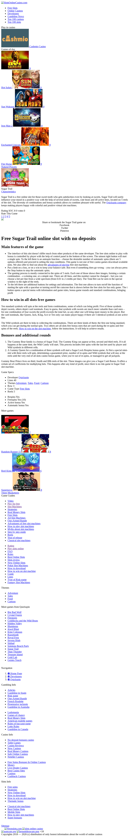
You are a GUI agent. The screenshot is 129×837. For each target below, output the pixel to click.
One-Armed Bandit (17, 520)
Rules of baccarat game (19, 723)
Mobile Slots (14, 812)
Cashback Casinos (17, 776)
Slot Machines (15, 506)
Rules (10, 554)
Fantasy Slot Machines (19, 582)
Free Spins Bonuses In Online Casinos (27, 762)
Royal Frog (13, 637)
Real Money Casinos (18, 751)
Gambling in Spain (17, 693)
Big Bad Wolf (14, 612)
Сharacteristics (8, 191)
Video (11, 501)
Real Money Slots (16, 512)
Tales (30, 383)
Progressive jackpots (18, 704)
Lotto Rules (13, 726)
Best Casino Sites (16, 770)
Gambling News (16, 16)
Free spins (13, 787)
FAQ (10, 551)
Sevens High (14, 640)
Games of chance (16, 715)
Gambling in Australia (18, 707)
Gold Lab (12, 657)
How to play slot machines (21, 526)
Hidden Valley (15, 623)
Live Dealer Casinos (18, 767)
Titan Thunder (15, 651)
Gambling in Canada (18, 729)
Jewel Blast (13, 629)
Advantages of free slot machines (24, 523)
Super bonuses (15, 817)
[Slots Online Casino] (32, 828)
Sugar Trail (13, 649)
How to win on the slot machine (35, 328)
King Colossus (15, 632)
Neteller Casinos (16, 757)
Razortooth (13, 634)
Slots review (14, 560)
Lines (10, 576)
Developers (13, 13)
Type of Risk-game (17, 579)
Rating (11, 545)
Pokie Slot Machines (18, 565)
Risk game (13, 695)
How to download (17, 568)
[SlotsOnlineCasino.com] (14, 2)
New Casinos (14, 748)
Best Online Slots (16, 557)
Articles (11, 690)
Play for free (14, 503)
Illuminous (13, 626)
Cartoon (45, 383)
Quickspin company (116, 202)
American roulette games (20, 720)
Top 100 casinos (16, 19)
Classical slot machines (19, 540)
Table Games (14, 742)
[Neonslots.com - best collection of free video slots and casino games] (13, 828)
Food (36, 383)
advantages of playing (58, 264)
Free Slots (12, 8)
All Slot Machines (16, 518)
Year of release (15, 537)
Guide (11, 574)
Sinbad (11, 643)
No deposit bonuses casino (21, 740)
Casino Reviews (16, 745)
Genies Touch (14, 660)
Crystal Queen (15, 615)
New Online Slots (16, 562)
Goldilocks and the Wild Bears (23, 620)
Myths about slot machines (21, 529)
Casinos (11, 773)
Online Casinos (15, 10)
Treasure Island (15, 654)
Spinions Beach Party (18, 646)
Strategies (12, 509)
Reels (10, 534)
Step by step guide (17, 532)
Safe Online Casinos (18, 754)
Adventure (21, 383)
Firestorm (12, 618)
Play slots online (16, 548)
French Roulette (15, 701)
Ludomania (13, 712)
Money (11, 765)
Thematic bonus (15, 801)
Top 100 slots (14, 22)
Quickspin (24, 377)
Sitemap (5, 825)
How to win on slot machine (22, 571)
